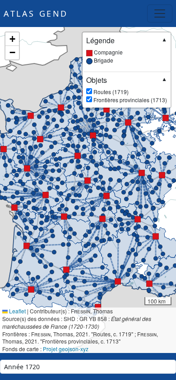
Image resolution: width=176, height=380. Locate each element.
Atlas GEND (36, 13)
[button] (40, 139)
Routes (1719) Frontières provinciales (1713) (126, 90)
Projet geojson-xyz (65, 349)
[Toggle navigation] (159, 14)
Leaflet (17, 311)
